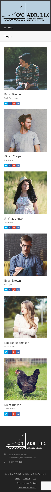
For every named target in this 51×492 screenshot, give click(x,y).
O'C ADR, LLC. (19, 474)
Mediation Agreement (27, 487)
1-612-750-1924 (16, 462)
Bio (34, 479)
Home (17, 479)
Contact (27, 479)
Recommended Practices (27, 483)
